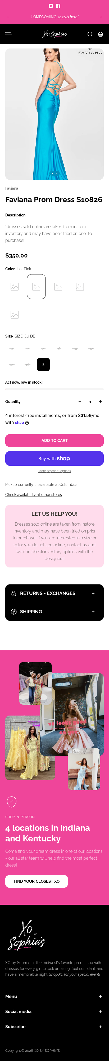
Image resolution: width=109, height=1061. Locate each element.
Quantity (13, 401)
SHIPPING (31, 611)
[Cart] (100, 34)
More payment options (54, 471)
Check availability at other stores (33, 494)
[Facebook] (58, 6)
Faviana (11, 188)
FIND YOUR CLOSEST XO (37, 881)
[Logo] (54, 34)
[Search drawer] (90, 34)
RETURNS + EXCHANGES (47, 593)
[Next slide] (101, 17)
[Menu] (8, 34)
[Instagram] (50, 6)
